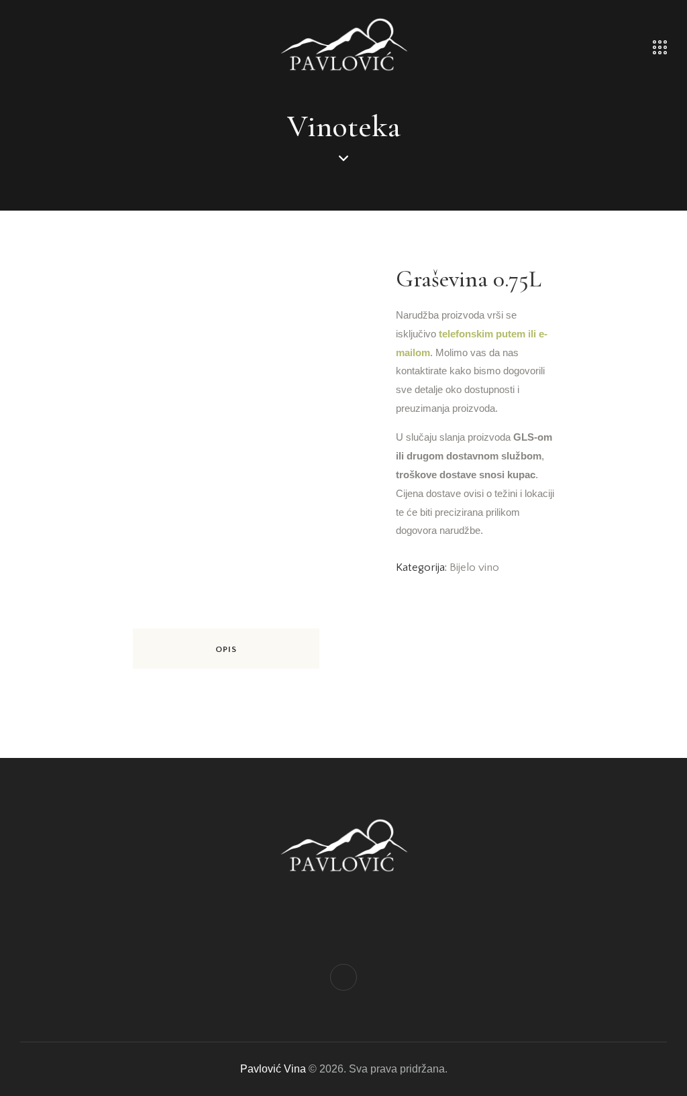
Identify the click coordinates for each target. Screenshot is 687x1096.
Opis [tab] (226, 649)
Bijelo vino (474, 567)
